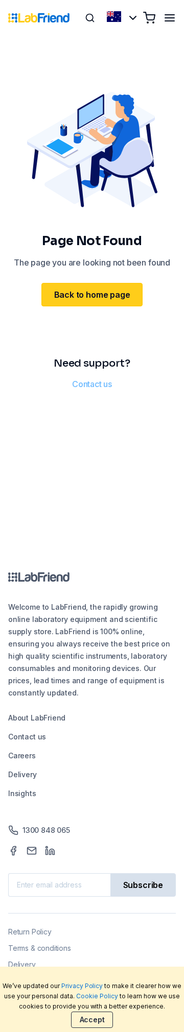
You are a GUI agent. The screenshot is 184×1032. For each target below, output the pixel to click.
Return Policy (30, 931)
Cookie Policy (97, 996)
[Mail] (32, 851)
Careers (22, 755)
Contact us (92, 384)
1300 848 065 (46, 830)
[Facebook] (13, 851)
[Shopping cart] (149, 18)
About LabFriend (36, 717)
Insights (22, 793)
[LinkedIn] (50, 851)
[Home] (39, 18)
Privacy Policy (82, 986)
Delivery (22, 774)
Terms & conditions (39, 948)
